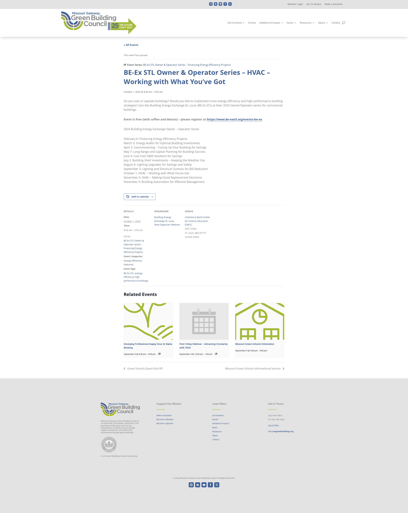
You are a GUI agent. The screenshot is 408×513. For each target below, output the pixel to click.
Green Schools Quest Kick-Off (145, 368)
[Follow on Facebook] (225, 4)
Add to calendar (140, 196)
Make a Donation (334, 4)
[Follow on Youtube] (220, 4)
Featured (128, 264)
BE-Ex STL (129, 273)
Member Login (295, 4)
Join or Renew (313, 4)
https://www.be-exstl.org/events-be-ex (234, 119)
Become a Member (165, 419)
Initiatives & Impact (269, 22)
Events (252, 22)
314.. (273, 425)
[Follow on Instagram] (211, 4)
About (321, 22)
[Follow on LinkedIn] (215, 4)
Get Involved (234, 22)
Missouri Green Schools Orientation (254, 343)
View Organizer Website (167, 224)
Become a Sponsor (165, 423)
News (290, 22)
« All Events (131, 45)
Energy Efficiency (133, 260)
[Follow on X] (230, 4)
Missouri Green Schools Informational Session (253, 368)
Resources (305, 22)
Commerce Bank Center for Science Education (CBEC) (197, 221)
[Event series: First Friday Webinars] (216, 354)
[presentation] (148, 321)
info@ (281, 431)
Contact (336, 22)
